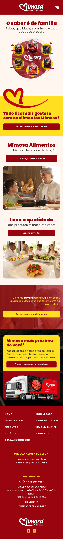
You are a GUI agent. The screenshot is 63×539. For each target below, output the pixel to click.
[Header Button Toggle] (57, 7)
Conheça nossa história (31, 158)
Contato (42, 433)
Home (8, 414)
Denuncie (31, 502)
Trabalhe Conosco (17, 440)
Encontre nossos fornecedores (31, 364)
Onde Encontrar (47, 420)
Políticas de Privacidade (31, 506)
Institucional (14, 420)
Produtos (11, 427)
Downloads (44, 414)
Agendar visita (31, 233)
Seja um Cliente (46, 427)
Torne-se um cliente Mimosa (31, 126)
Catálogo (11, 433)
